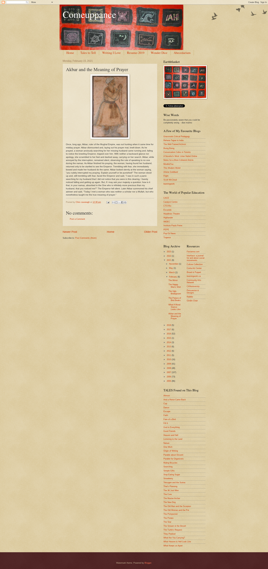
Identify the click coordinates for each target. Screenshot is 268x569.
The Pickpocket (170, 514)
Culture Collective (195, 264)
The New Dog (169, 502)
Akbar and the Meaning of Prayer (174, 316)
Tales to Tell (88, 53)
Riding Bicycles (170, 463)
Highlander (168, 217)
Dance (166, 407)
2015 (169, 338)
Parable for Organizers (173, 459)
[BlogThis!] (116, 202)
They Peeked (169, 534)
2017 (169, 329)
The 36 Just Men (171, 490)
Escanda (167, 210)
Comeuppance (89, 14)
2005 (169, 381)
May (171, 268)
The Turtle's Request (172, 530)
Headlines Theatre (171, 214)
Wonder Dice (159, 53)
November (174, 264)
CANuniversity (193, 286)
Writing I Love (111, 53)
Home (70, 53)
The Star (167, 522)
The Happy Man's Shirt (174, 285)
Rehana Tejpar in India (173, 140)
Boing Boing (168, 148)
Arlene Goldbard (170, 172)
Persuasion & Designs (193, 291)
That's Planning (170, 486)
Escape (166, 411)
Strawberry (168, 478)
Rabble (190, 297)
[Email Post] (108, 202)
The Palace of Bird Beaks (174, 299)
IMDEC (166, 221)
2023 (169, 251)
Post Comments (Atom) (85, 238)
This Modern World (171, 168)
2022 (169, 256)
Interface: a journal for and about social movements (195, 258)
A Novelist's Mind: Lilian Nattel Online (180, 156)
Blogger (148, 563)
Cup (165, 403)
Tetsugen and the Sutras (174, 482)
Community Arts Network (194, 281)
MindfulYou (168, 164)
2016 (169, 334)
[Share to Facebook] (122, 202)
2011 (169, 355)
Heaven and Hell (170, 435)
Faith (165, 415)
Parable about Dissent (173, 455)
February (173, 277)
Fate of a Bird (169, 419)
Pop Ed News (169, 233)
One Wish (167, 447)
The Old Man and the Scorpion (177, 506)
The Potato (168, 518)
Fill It (165, 423)
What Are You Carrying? (174, 538)
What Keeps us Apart (173, 545)
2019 (169, 325)
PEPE (166, 229)
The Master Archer (171, 498)
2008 (169, 368)
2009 (169, 364)
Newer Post (70, 231)
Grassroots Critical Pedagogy (176, 136)
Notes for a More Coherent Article (178, 160)
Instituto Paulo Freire (172, 225)
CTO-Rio (167, 206)
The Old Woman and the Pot (176, 510)
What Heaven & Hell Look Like (177, 541)
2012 (169, 351)
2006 (169, 377)
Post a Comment (77, 219)
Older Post (150, 231)
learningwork (169, 184)
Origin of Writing (170, 451)
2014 (169, 342)
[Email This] (113, 202)
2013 (169, 346)
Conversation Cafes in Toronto (177, 152)
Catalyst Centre (170, 202)
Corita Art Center (194, 268)
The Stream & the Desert (174, 526)
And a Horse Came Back (174, 399)
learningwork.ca (194, 276)
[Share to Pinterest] (125, 202)
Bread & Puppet (194, 272)
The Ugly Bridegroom (174, 292)
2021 (169, 260)
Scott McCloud (170, 180)
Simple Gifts (169, 471)
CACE (166, 198)
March (172, 272)
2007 (169, 372)
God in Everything (171, 427)
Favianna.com (193, 251)
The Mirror (173, 280)
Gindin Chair (192, 300)
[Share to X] (119, 202)
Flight (165, 176)
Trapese (167, 237)
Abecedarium (182, 53)
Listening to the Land (172, 439)
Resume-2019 (135, 53)
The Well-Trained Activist (174, 144)
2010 (169, 359)
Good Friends (169, 431)
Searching (167, 467)
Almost (166, 395)
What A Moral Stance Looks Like (174, 307)
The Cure (167, 494)
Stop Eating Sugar (171, 474)
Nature (166, 443)
